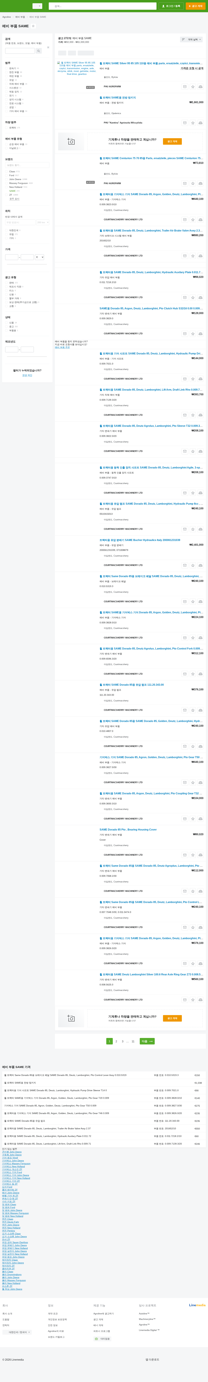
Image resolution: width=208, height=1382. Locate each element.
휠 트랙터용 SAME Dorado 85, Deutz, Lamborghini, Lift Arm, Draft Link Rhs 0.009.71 (47, 1143)
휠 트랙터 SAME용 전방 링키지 (118, 97)
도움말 (5, 1319)
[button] (193, 87)
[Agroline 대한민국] (15, 6)
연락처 (5, 1325)
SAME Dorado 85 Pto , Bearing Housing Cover (128, 829)
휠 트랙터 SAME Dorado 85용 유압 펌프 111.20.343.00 (132, 684)
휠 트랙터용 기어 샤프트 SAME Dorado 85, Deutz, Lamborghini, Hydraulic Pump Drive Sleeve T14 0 (55, 1090)
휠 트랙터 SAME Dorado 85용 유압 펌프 (24, 1121)
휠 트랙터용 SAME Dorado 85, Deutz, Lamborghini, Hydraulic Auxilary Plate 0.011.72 (47, 1136)
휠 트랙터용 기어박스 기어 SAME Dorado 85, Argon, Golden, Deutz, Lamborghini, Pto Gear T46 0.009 (56, 1113)
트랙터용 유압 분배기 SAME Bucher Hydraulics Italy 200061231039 (140, 540)
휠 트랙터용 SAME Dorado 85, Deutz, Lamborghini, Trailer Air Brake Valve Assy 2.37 (47, 1128)
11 (133, 1041)
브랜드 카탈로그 (56, 1337)
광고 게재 (172, 141)
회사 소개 (7, 1313)
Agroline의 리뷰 (56, 1331)
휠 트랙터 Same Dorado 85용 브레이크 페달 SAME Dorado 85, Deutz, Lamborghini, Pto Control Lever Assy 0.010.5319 (65, 1075)
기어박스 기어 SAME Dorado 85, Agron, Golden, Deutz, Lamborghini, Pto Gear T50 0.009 (50, 1105)
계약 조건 (53, 1313)
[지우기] (48, 47)
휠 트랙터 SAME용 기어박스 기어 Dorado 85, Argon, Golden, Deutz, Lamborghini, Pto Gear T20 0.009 (56, 1098)
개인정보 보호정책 (57, 1319)
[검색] (52, 6)
